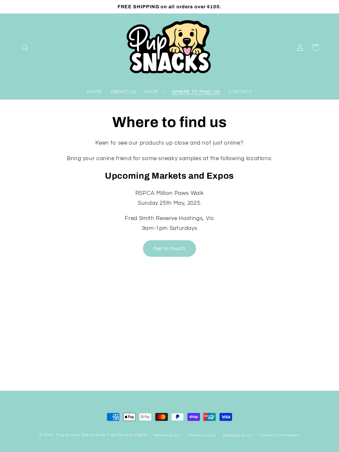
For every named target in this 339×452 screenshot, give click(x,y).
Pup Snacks (68, 435)
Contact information (280, 435)
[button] (25, 47)
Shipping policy (238, 435)
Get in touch (169, 248)
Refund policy (167, 435)
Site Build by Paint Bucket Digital (114, 435)
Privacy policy (202, 435)
